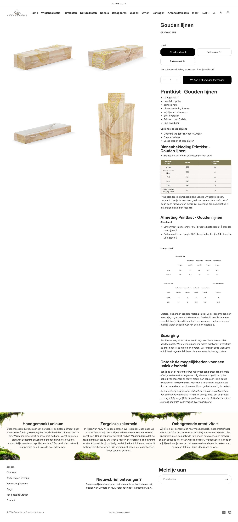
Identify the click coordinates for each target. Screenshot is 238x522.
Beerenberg (19, 512)
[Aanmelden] (226, 479)
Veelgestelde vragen (17, 494)
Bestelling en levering (17, 478)
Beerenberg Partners (17, 483)
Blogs (9, 489)
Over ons (11, 472)
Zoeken (10, 466)
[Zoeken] (214, 12)
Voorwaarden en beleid (119, 512)
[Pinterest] (230, 512)
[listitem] (195, 13)
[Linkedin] (224, 512)
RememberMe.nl (142, 487)
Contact (10, 500)
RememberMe (181, 382)
